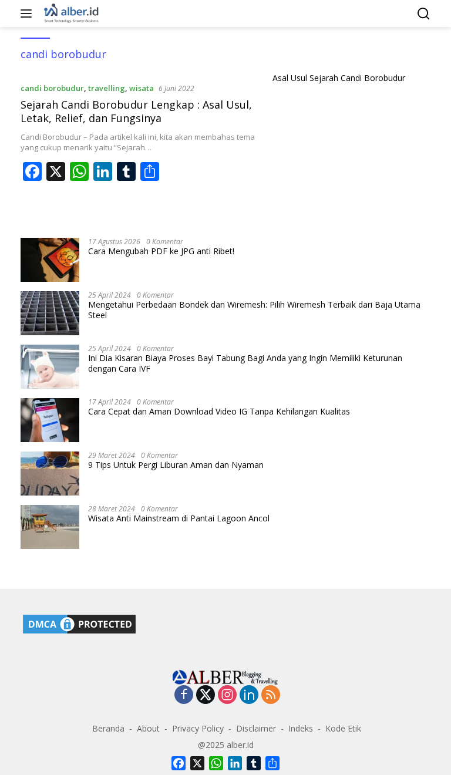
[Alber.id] (70, 13)
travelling (106, 88)
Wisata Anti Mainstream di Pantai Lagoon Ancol (179, 518)
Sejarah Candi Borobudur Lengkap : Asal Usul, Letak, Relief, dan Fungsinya (136, 111)
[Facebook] (183, 695)
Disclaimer (256, 728)
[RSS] (270, 695)
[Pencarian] (423, 13)
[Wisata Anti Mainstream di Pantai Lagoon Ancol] (50, 527)
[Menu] (28, 13)
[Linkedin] (249, 695)
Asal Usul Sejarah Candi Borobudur (338, 78)
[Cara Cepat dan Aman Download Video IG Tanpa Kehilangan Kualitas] (50, 420)
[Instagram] (227, 695)
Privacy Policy (198, 728)
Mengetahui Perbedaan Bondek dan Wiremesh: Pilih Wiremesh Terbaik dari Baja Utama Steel (254, 310)
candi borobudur (52, 88)
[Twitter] (205, 695)
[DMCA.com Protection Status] (79, 623)
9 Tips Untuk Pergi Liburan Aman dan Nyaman (176, 465)
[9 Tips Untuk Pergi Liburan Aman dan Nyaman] (50, 473)
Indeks (300, 728)
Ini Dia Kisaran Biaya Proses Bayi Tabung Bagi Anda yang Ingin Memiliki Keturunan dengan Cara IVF (245, 363)
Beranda (108, 728)
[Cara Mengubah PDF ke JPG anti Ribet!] (50, 260)
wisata (141, 88)
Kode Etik (343, 728)
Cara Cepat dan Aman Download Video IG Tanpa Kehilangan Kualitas (219, 411)
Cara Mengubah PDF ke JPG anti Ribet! (161, 251)
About (148, 728)
